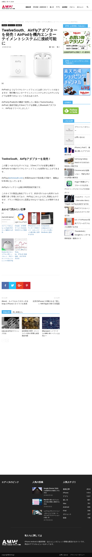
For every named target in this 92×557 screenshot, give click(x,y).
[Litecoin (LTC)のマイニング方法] (10, 323)
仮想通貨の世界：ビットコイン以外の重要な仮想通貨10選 (30, 333)
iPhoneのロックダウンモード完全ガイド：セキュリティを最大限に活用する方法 (34, 230)
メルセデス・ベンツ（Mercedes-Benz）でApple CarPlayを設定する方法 (77, 200)
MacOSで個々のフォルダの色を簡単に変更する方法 (52, 502)
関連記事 (6, 312)
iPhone (10, 22)
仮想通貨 (64, 7)
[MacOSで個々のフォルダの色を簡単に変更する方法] (37, 502)
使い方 (52, 7)
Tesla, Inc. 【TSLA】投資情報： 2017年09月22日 (21, 255)
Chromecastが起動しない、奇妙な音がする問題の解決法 (77, 174)
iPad (64, 510)
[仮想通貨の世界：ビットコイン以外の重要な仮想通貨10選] (30, 323)
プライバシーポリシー (77, 555)
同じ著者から (18, 312)
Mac (64, 503)
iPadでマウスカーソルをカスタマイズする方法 (77, 212)
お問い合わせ (80, 137)
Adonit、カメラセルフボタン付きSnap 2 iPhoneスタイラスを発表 (15, 302)
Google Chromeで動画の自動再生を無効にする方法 (52, 491)
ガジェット (80, 7)
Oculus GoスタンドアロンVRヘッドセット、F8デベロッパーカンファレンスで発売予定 (7, 256)
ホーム (4, 22)
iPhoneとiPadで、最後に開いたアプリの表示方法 (77, 151)
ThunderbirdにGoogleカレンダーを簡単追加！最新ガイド (77, 234)
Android (66, 507)
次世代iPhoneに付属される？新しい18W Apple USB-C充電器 (46, 302)
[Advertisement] (46, 15)
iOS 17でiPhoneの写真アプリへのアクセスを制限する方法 (77, 223)
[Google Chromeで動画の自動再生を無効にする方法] (37, 490)
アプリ (58, 7)
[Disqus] (31, 377)
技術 (64, 518)
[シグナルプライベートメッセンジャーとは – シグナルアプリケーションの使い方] (37, 512)
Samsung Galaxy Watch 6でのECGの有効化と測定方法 (76, 162)
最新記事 (28, 7)
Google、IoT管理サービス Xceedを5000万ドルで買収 (21, 228)
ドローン (72, 7)
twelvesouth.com (16, 178)
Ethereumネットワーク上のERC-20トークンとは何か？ (51, 333)
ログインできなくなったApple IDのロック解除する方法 (7, 229)
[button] (87, 7)
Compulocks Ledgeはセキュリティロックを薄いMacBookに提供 (47, 229)
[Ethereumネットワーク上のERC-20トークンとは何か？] (51, 323)
